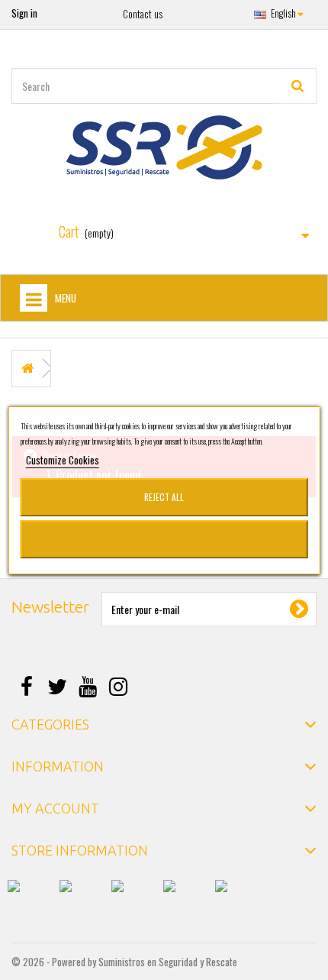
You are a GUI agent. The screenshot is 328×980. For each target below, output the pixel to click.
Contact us (142, 13)
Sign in (24, 13)
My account (55, 808)
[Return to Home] (27, 368)
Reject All (164, 496)
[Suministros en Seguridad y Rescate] (164, 147)
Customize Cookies (62, 459)
